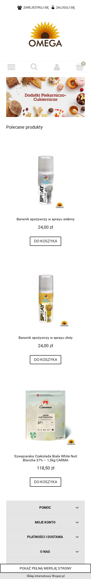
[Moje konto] (57, 66)
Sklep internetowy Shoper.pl (45, 576)
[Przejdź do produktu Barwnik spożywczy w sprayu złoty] (45, 297)
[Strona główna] (45, 34)
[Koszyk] (79, 66)
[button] (11, 67)
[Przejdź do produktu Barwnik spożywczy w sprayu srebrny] (45, 179)
